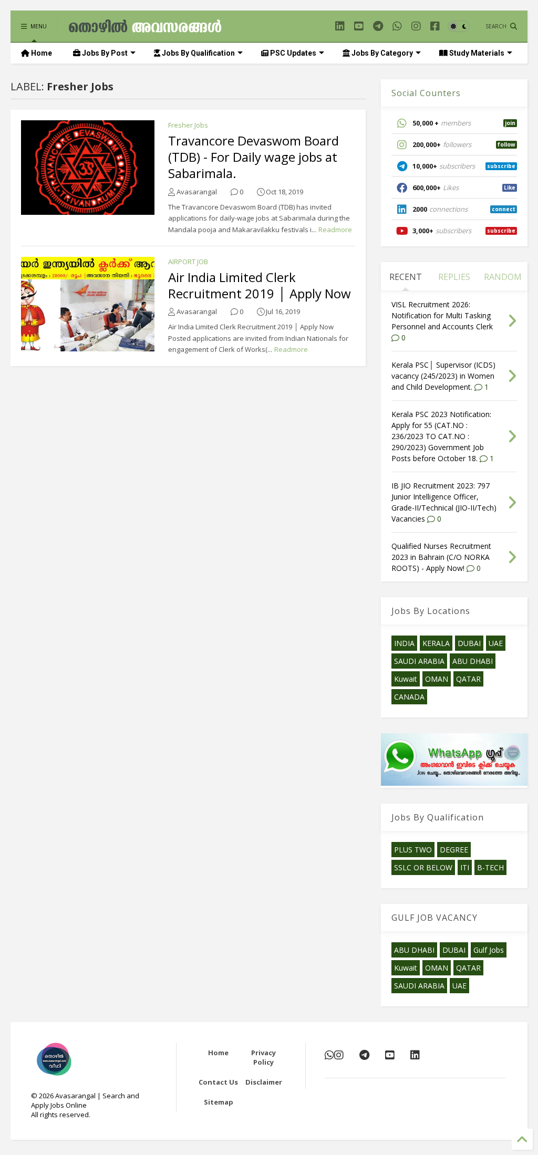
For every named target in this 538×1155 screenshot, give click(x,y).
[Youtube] (359, 26)
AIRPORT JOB (188, 261)
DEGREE (454, 850)
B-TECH (490, 867)
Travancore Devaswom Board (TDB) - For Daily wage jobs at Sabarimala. (253, 157)
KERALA (436, 643)
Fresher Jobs (188, 125)
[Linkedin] (340, 26)
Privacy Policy (263, 1057)
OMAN (436, 679)
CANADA (409, 697)
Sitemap (218, 1102)
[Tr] (397, 26)
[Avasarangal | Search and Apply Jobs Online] (145, 28)
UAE (496, 643)
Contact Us (218, 1082)
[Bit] (378, 26)
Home (40, 53)
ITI (464, 867)
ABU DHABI (472, 661)
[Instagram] (416, 26)
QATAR (468, 679)
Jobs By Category (381, 53)
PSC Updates (292, 53)
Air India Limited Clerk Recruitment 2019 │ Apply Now (259, 285)
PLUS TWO (413, 850)
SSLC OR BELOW (423, 867)
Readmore (335, 229)
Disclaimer (263, 1082)
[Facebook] (435, 26)
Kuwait (405, 679)
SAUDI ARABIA (419, 661)
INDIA (404, 643)
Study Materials (476, 53)
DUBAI (469, 643)
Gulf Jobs (488, 950)
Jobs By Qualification (197, 53)
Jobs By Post (104, 53)
